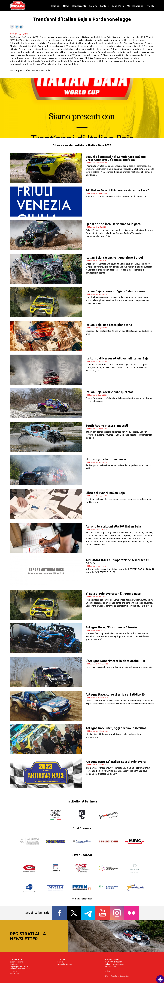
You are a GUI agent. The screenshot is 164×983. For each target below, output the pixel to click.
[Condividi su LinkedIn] (21, 28)
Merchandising (135, 6)
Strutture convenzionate (20, 969)
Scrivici (60, 962)
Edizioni (55, 6)
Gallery (93, 6)
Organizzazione (16, 962)
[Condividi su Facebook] (12, 28)
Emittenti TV (15, 964)
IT (147, 6)
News (66, 6)
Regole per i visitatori (19, 966)
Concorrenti (79, 6)
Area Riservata (111, 966)
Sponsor (13, 971)
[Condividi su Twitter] (17, 28)
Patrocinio (14, 973)
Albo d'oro (118, 6)
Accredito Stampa (65, 964)
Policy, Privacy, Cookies (114, 964)
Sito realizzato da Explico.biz (117, 976)
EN (152, 6)
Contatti (104, 6)
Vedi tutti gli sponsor (82, 898)
